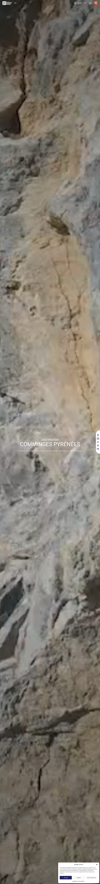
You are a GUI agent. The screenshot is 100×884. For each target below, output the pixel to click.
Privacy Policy (81, 881)
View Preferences (91, 877)
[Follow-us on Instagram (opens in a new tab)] (98, 438)
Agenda (79, 3)
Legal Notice (75, 881)
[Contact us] (98, 449)
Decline (79, 877)
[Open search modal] (90, 3)
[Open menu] (96, 3)
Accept (66, 877)
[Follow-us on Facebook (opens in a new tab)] (98, 435)
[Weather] (98, 442)
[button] (97, 864)
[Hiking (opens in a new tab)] (98, 445)
